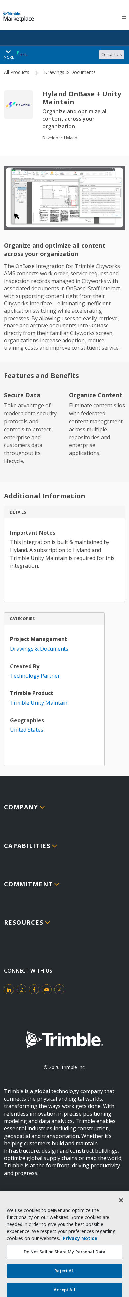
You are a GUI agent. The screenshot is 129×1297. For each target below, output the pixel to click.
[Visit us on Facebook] (34, 989)
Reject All (64, 1271)
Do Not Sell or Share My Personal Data (65, 1252)
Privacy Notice (80, 1238)
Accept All (64, 1290)
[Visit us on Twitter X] (59, 989)
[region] (64, 1244)
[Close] (121, 1200)
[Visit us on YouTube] (46, 989)
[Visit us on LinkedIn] (9, 989)
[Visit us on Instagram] (21, 989)
